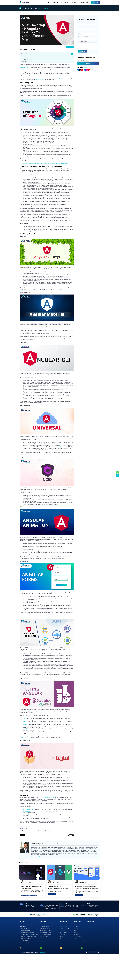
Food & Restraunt (64, 932)
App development (40, 79)
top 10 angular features (39, 830)
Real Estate (62, 934)
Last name (91, 22)
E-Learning (62, 930)
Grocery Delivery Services (45, 928)
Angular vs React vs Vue (54, 886)
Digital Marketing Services (79, 938)
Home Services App (44, 936)
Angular (60, 78)
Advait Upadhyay (28, 882)
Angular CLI (23, 737)
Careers (75, 930)
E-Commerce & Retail (64, 928)
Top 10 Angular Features (27, 59)
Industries (55, 2)
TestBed (25, 726)
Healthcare (35, 895)
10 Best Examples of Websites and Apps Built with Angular (35, 57)
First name (81, 22)
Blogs (87, 2)
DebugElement (26, 729)
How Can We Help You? (83, 36)
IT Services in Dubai (78, 936)
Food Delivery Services (44, 926)
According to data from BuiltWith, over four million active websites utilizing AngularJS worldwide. (45, 163)
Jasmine (24, 721)
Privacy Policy (42, 952)
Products (49, 2)
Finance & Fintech (63, 926)
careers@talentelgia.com (70, 948)
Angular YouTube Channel (29, 817)
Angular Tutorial (26, 811)
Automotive (62, 938)
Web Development (23, 942)
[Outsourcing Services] (71, 835)
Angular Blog (26, 814)
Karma (24, 718)
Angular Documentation (28, 809)
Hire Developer (77, 934)
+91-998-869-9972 (88, 948)
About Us (76, 2)
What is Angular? (25, 56)
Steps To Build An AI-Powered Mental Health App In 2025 (31, 887)
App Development (69, 46)
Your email (80, 26)
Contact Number (82, 31)
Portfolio (82, 2)
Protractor (25, 724)
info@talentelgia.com (31, 948)
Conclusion (24, 61)
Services (62, 2)
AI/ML (22, 895)
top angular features (51, 830)
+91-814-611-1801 (53, 948)
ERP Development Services (45, 932)
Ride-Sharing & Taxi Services (45, 924)
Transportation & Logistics (45, 930)
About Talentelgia (77, 924)
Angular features (28, 830)
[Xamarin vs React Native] (22, 835)
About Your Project (82, 41)
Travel (61, 936)
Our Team (76, 928)
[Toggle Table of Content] (71, 54)
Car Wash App (43, 938)
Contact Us (76, 932)
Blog (88, 924)
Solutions (69, 2)
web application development (47, 797)
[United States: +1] (79, 34)
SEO (61, 447)
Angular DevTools (27, 732)
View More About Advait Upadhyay (38, 856)
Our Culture (76, 926)
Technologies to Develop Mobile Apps (85, 886)
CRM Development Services (45, 934)
